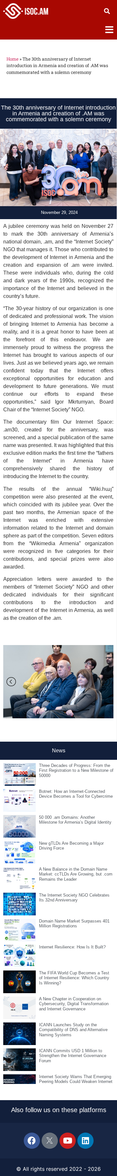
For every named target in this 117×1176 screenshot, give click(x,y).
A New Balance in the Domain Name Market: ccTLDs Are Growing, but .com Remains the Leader (75, 874)
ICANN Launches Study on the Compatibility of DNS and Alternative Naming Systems (73, 1029)
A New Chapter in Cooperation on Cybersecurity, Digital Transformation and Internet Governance (74, 1003)
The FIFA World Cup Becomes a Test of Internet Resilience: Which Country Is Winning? (74, 977)
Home (12, 59)
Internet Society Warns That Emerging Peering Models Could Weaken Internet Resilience (75, 1081)
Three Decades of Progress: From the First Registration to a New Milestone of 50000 (76, 770)
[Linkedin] (85, 1141)
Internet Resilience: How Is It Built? (72, 947)
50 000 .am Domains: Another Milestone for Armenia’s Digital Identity (75, 820)
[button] (106, 11)
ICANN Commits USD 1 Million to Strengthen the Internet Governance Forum (72, 1055)
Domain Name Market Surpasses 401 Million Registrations (74, 924)
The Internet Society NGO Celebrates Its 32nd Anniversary (74, 898)
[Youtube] (67, 1141)
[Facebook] (32, 1141)
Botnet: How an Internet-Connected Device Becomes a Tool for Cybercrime (76, 794)
